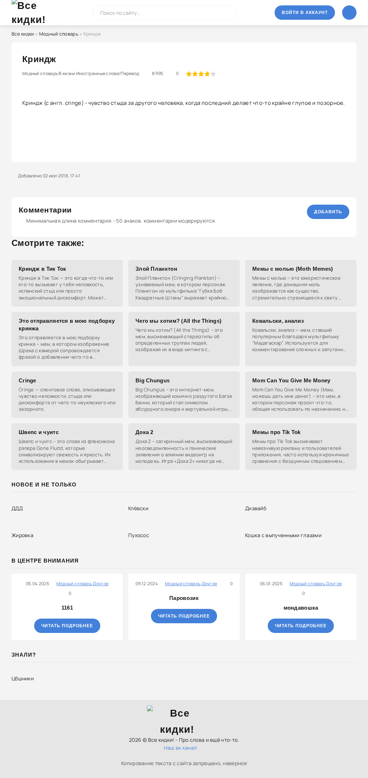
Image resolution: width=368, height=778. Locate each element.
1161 (67, 608)
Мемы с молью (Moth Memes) (292, 269)
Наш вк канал (180, 747)
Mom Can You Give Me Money (291, 380)
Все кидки (23, 34)
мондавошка (301, 608)
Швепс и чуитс (39, 432)
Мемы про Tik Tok (276, 432)
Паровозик (184, 598)
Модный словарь (58, 34)
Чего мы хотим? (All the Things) (178, 321)
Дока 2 (144, 432)
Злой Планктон (156, 269)
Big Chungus (152, 380)
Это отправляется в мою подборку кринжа (67, 324)
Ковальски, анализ (278, 321)
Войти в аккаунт (305, 12)
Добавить (328, 211)
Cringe (27, 380)
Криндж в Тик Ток (42, 269)
